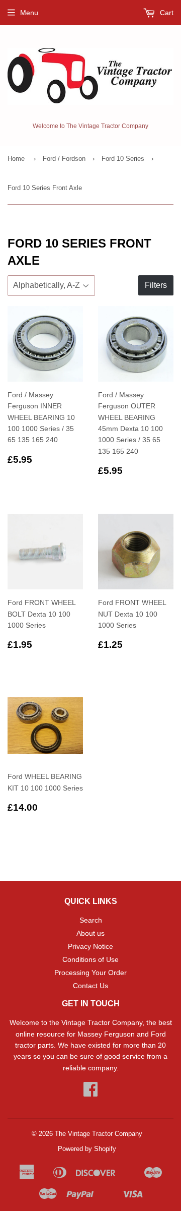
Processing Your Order (90, 972)
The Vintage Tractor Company (98, 1133)
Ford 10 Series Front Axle (45, 188)
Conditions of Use (90, 959)
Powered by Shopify (87, 1149)
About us (90, 933)
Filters (156, 285)
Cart (165, 13)
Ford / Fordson (64, 158)
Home (16, 158)
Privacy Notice (90, 946)
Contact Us (90, 986)
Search (90, 920)
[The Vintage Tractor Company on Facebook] (90, 1092)
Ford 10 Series (123, 158)
